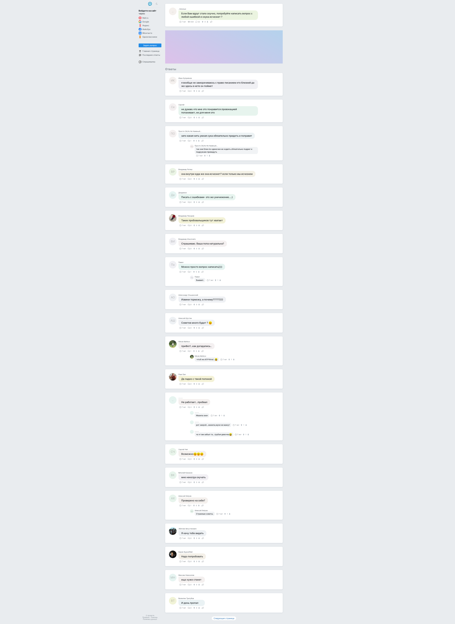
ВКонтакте (147, 33)
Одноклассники (149, 37)
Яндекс (145, 25)
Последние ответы (151, 55)
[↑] (203, 22)
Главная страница (150, 51)
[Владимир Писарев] (173, 218)
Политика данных (150, 619)
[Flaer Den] (173, 377)
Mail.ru (145, 18)
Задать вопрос (150, 45)
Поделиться (211, 21)
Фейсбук (146, 29)
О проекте (150, 615)
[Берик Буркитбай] (173, 554)
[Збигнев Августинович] (173, 531)
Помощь (154, 617)
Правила (145, 617)
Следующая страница (224, 618)
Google (145, 21)
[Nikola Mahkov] (173, 344)
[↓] (207, 22)
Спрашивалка (148, 62)
